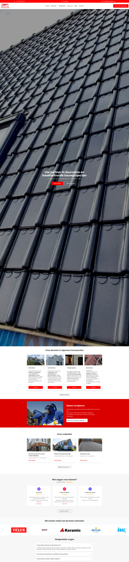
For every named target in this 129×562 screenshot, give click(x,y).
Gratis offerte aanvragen (121, 5)
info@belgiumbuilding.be (109, 1)
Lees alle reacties (63, 511)
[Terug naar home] (5, 6)
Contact (81, 6)
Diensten (53, 6)
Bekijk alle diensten (64, 394)
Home (47, 6)
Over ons (70, 6)
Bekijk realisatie (31, 460)
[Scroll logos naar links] (2, 530)
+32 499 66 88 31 (20, 1)
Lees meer (36, 387)
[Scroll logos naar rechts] (126, 530)
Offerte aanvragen (70, 183)
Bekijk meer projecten (63, 467)
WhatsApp (65, 1)
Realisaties (62, 6)
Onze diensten (57, 183)
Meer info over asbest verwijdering (76, 420)
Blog (75, 6)
